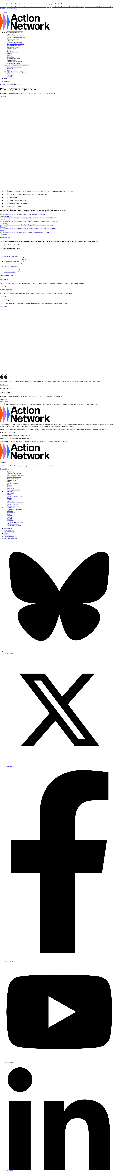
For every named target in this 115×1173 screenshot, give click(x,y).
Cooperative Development (14, 67)
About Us (10, 68)
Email (9, 50)
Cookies (6, 533)
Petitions (9, 53)
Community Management (14, 61)
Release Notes (11, 512)
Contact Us (10, 499)
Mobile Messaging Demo (14, 496)
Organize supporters (13, 39)
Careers (9, 498)
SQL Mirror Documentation (15, 522)
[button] (10, 84)
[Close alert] (16, 9)
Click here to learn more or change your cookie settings (41, 429)
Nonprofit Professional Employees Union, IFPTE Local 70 (50, 441)
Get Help (9, 77)
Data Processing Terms (10, 538)
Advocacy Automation (13, 58)
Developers (10, 520)
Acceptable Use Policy (10, 536)
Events (9, 55)
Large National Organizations (15, 44)
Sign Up (2, 469)
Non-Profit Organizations (14, 42)
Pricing (9, 73)
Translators (7, 535)
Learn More (3, 286)
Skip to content (4, 1)
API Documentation (13, 524)
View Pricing (3, 399)
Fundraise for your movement (15, 36)
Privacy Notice (8, 528)
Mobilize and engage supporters (16, 37)
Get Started (7, 81)
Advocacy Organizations (14, 45)
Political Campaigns (13, 47)
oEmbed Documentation (14, 525)
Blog (8, 70)
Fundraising (10, 57)
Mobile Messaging (12, 52)
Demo (5, 78)
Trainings (9, 75)
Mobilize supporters (12, 504)
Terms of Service (8, 530)
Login (5, 12)
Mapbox (13, 432)
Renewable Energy (9, 531)
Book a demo (4, 401)
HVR (29, 438)
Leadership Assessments (14, 63)
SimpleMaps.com (25, 435)
